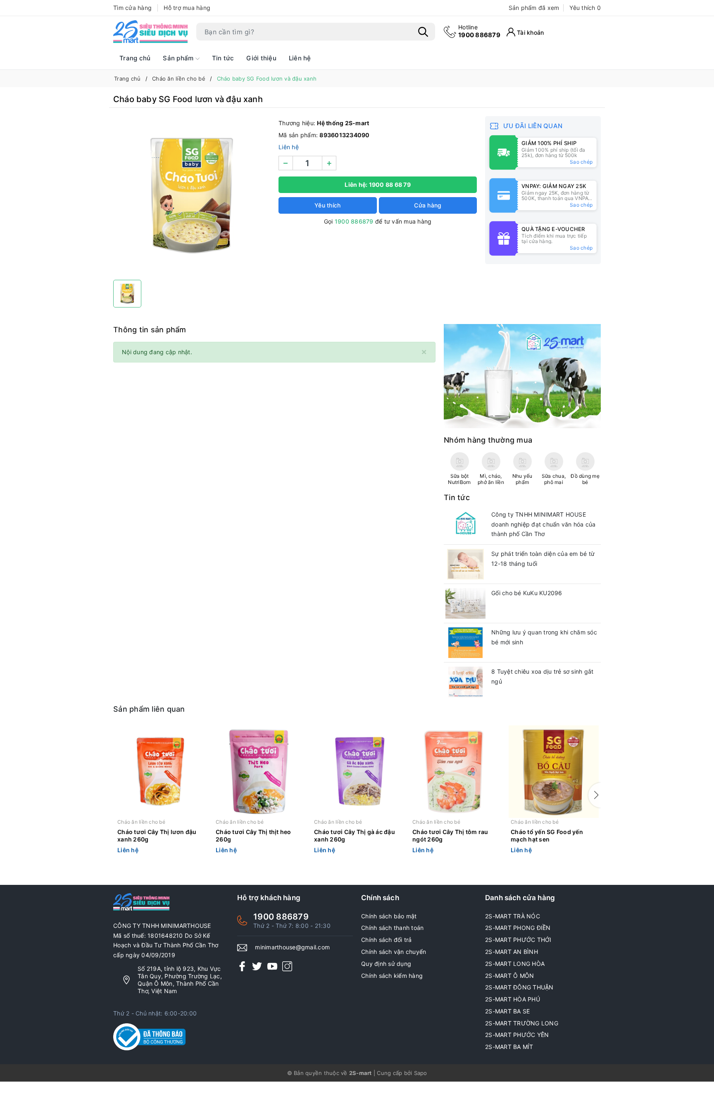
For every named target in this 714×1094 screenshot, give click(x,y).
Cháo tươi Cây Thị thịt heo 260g (253, 835)
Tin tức (223, 58)
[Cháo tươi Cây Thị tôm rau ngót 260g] (455, 771)
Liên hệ (300, 58)
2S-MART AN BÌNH (511, 951)
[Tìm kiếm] (423, 32)
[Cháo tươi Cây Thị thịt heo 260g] (259, 771)
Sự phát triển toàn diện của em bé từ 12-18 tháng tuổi (543, 558)
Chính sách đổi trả (386, 939)
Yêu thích (585, 7)
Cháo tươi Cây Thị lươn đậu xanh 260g (157, 835)
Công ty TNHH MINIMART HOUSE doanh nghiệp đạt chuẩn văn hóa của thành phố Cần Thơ (543, 524)
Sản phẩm (179, 58)
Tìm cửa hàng (132, 7)
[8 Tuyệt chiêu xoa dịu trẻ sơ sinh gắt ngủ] (465, 682)
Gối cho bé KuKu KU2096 (526, 592)
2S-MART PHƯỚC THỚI (518, 939)
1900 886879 (479, 31)
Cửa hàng (427, 205)
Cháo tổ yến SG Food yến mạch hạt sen (547, 835)
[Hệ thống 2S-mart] (150, 31)
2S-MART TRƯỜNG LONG (521, 1023)
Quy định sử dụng (386, 963)
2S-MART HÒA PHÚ (512, 999)
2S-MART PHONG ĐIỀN (518, 927)
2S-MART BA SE (507, 1011)
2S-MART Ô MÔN (509, 975)
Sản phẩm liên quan (149, 709)
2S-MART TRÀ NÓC (512, 916)
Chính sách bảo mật (389, 916)
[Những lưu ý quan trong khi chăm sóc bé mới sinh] (465, 642)
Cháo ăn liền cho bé (141, 822)
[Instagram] (287, 966)
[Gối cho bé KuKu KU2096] (465, 603)
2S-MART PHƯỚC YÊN (517, 1034)
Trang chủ (134, 58)
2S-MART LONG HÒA (515, 963)
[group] (191, 196)
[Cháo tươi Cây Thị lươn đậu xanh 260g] (160, 771)
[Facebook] (242, 966)
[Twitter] (257, 966)
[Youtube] (272, 966)
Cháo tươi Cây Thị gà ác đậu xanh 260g (354, 835)
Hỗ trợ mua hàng (187, 7)
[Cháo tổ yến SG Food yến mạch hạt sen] (554, 771)
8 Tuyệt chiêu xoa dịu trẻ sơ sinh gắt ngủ (542, 676)
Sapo (420, 1073)
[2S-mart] (522, 375)
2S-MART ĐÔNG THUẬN (519, 987)
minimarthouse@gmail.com (292, 947)
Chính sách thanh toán (392, 927)
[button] (594, 795)
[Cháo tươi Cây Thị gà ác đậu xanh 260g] (357, 771)
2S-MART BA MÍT (509, 1046)
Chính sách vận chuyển (393, 951)
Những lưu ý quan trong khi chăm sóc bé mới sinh (544, 637)
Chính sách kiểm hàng (392, 975)
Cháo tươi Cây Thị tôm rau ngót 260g (450, 835)
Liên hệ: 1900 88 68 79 (378, 184)
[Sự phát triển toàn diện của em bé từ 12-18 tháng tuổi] (465, 564)
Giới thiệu (261, 58)
